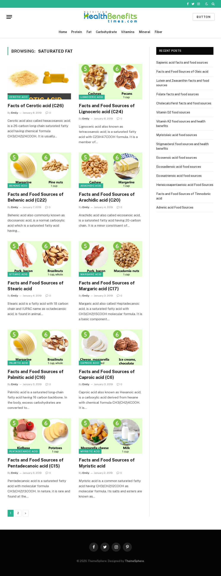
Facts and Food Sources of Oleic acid (182, 71)
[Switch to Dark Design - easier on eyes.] (206, 3)
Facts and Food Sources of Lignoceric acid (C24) (107, 108)
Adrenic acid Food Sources (174, 207)
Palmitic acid (18, 363)
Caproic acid (90, 363)
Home (63, 32)
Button (204, 17)
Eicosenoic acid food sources (176, 157)
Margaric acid (91, 274)
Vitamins (127, 32)
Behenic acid (18, 185)
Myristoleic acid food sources (176, 135)
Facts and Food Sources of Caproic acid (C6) (107, 374)
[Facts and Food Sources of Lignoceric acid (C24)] (110, 81)
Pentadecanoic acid (23, 451)
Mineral (144, 32)
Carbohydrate (106, 32)
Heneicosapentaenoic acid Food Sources (184, 185)
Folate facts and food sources (177, 94)
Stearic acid (18, 274)
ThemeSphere (134, 561)
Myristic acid (90, 451)
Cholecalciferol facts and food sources (183, 103)
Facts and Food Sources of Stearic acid (35, 285)
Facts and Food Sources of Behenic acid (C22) (35, 197)
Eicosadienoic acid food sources (178, 166)
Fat (89, 32)
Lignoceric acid (92, 97)
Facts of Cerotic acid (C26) (36, 105)
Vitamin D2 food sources (173, 112)
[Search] (213, 4)
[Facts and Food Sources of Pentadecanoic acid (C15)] (39, 436)
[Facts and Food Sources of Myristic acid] (110, 436)
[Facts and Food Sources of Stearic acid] (39, 259)
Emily (14, 112)
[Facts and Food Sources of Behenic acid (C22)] (39, 170)
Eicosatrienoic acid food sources (179, 175)
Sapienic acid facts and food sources (182, 62)
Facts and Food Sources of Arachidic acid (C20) (107, 197)
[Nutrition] (110, 17)
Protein (76, 32)
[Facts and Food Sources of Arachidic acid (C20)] (110, 170)
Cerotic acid (18, 97)
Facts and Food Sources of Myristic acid (107, 462)
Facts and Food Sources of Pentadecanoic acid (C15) (35, 462)
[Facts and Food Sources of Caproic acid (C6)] (110, 347)
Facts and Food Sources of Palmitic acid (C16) (35, 374)
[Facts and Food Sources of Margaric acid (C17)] (110, 259)
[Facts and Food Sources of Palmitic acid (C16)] (39, 347)
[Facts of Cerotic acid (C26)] (39, 81)
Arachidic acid (91, 185)
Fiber (158, 32)
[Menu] (9, 17)
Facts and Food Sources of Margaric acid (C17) (107, 285)
